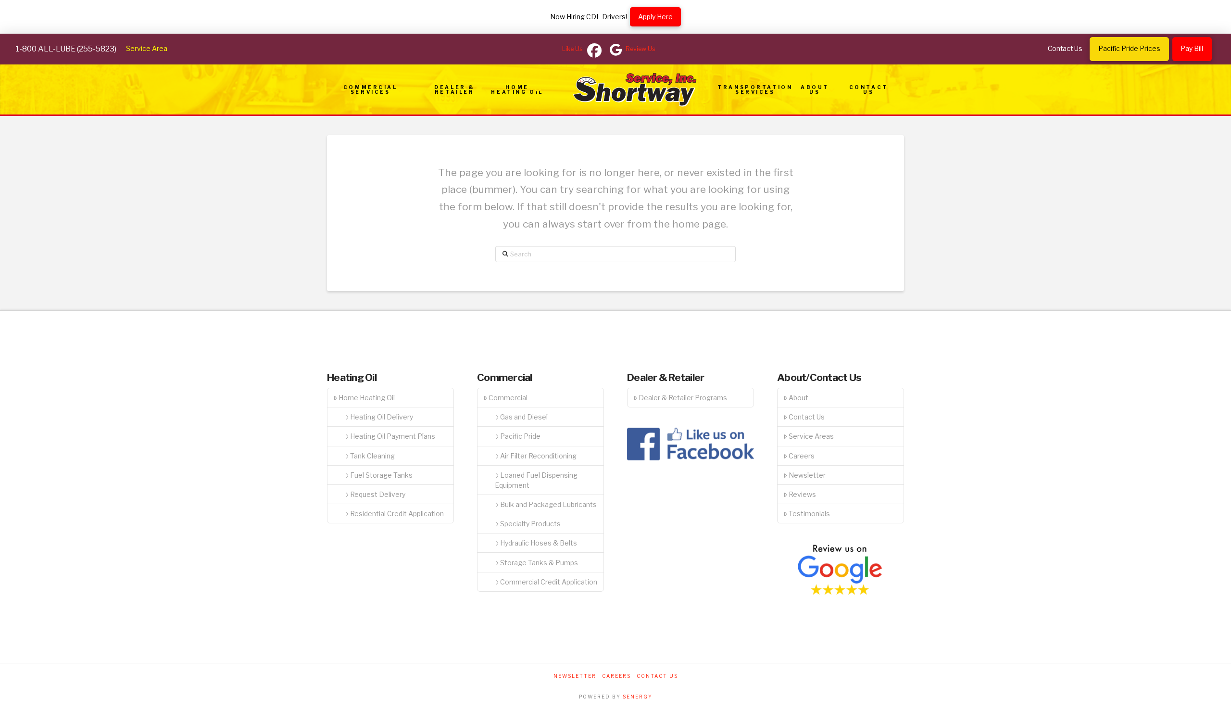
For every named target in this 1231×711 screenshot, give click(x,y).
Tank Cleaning (372, 456)
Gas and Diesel (524, 417)
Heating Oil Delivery (381, 417)
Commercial (508, 398)
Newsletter (807, 475)
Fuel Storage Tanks (381, 475)
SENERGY (638, 696)
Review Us (640, 48)
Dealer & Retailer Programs (683, 398)
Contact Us (807, 417)
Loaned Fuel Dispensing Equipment (536, 480)
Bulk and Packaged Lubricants (548, 504)
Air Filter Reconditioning (538, 456)
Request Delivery (377, 494)
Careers (802, 456)
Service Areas (811, 436)
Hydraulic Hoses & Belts (538, 543)
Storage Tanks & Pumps (539, 563)
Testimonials (809, 513)
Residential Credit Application (397, 513)
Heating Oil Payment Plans (392, 436)
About (798, 398)
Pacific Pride (520, 436)
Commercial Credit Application (548, 582)
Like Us (572, 48)
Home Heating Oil (367, 398)
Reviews (802, 494)
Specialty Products (530, 524)
